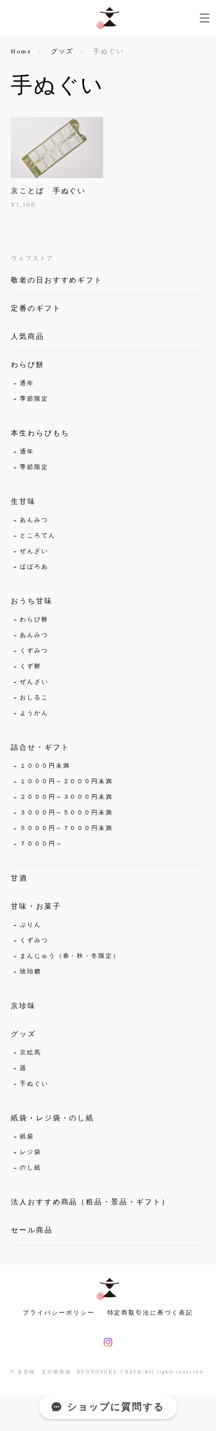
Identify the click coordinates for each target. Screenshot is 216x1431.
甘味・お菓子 (36, 906)
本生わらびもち (40, 433)
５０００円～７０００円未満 (66, 828)
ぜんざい (34, 551)
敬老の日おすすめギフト (57, 280)
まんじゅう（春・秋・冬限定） (70, 956)
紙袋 (27, 1137)
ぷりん (30, 925)
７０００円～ (41, 844)
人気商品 (27, 336)
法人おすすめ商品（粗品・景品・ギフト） (90, 1202)
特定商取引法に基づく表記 (150, 1312)
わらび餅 (27, 364)
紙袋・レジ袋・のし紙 (52, 1118)
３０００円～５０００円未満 (66, 813)
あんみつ (34, 520)
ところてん (38, 536)
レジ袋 (30, 1152)
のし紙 (30, 1168)
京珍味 (23, 1006)
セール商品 (32, 1230)
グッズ (62, 51)
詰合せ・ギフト (40, 747)
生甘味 (23, 501)
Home (21, 51)
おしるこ (34, 698)
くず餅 (30, 667)
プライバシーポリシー (58, 1312)
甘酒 (19, 878)
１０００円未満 (45, 766)
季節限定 (34, 399)
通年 (27, 383)
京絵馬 (30, 1053)
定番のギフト (36, 308)
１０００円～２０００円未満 (66, 782)
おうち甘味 (32, 601)
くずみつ (34, 651)
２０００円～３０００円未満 (66, 797)
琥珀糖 (30, 972)
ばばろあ (34, 567)
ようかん (34, 713)
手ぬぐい (34, 1084)
